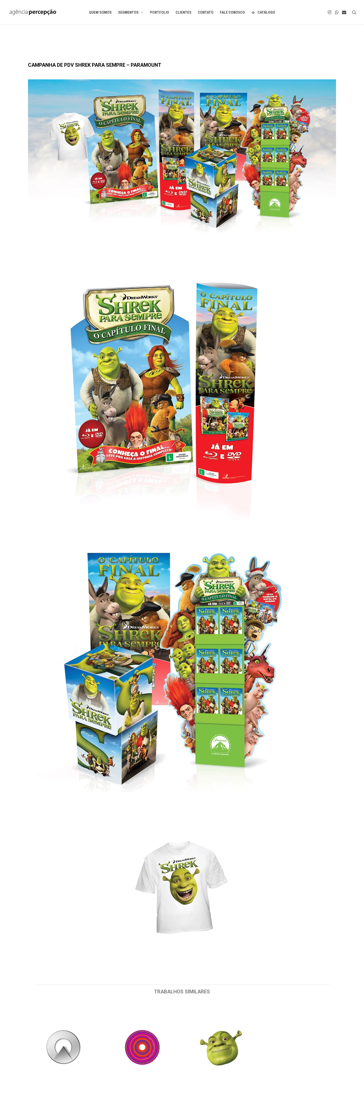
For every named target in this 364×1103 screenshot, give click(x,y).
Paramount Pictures (45, 50)
